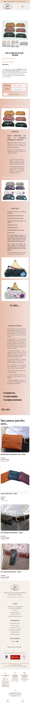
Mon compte (15, 625)
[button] (22, 6)
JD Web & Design (17, 665)
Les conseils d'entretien (12, 400)
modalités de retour (15, 695)
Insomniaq (24, 666)
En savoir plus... (10, 393)
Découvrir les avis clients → (15, 647)
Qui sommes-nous (15, 623)
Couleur (7, 88)
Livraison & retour (15, 627)
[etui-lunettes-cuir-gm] (15, 30)
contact (6, 682)
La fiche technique (11, 396)
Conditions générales (15, 630)
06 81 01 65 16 (22, 1)
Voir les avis (5, 64)
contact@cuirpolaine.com (15, 616)
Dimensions (7, 85)
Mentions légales (15, 634)
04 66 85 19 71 (5, 685)
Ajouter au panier (14, 94)
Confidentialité (15, 632)
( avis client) (12, 58)
